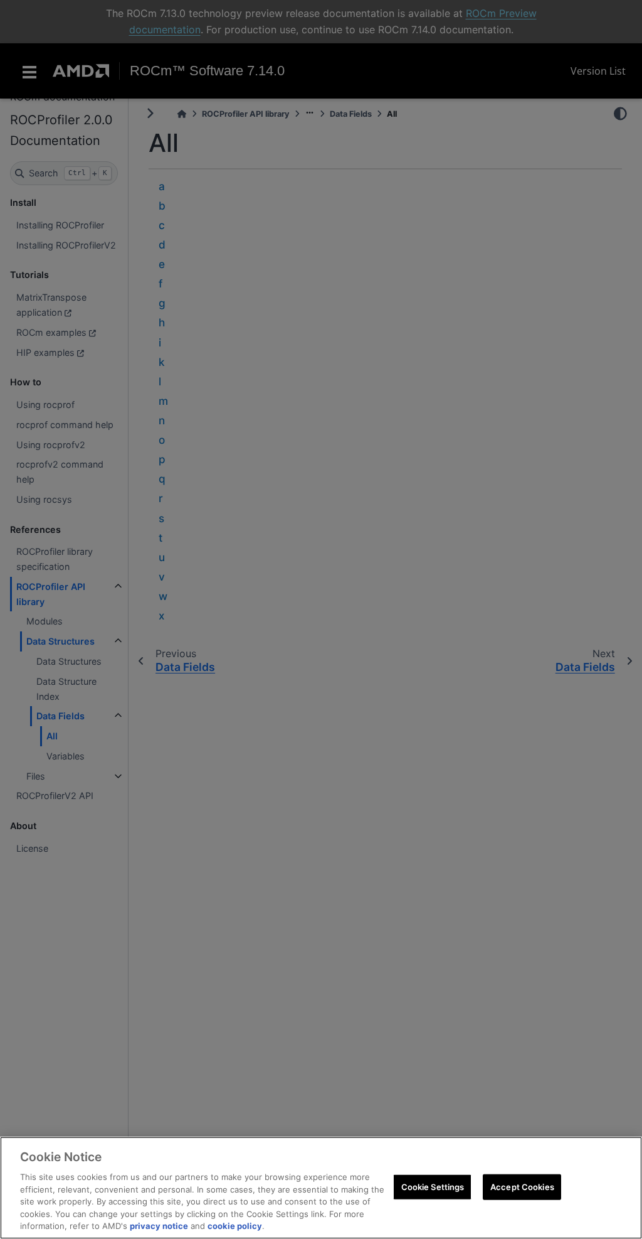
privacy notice (159, 1226)
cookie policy (235, 1226)
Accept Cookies (522, 1186)
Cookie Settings (433, 1186)
